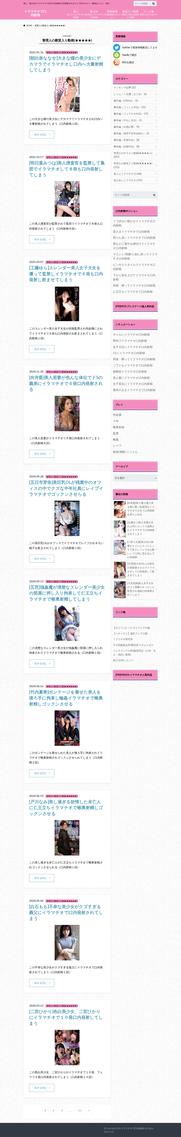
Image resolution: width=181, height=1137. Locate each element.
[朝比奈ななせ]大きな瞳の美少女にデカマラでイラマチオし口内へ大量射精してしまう (66, 63)
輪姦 (116, 439)
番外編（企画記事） (126, 126)
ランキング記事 (125, 87)
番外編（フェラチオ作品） (131, 113)
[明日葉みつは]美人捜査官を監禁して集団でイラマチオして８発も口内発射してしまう (67, 168)
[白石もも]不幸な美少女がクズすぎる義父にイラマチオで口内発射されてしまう (66, 912)
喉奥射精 (118, 427)
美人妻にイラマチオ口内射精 (131, 377)
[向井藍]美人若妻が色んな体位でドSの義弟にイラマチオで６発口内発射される (66, 383)
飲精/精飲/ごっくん (125, 451)
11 (79, 1110)
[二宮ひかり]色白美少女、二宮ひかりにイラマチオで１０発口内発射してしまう (66, 1017)
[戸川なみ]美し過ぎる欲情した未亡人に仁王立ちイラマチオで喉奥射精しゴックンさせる (66, 807)
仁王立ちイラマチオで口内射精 (133, 291)
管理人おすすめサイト (148, 13)
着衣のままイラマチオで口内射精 (134, 390)
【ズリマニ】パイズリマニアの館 (131, 627)
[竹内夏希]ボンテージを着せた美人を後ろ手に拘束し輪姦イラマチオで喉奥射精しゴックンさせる (66, 697)
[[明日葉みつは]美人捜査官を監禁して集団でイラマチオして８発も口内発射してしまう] (67, 214)
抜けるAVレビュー (123, 660)
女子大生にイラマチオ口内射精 (133, 346)
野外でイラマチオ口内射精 (130, 340)
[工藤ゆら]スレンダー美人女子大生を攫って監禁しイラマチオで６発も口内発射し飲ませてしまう (66, 273)
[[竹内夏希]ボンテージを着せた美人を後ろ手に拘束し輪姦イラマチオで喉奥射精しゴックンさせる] (67, 743)
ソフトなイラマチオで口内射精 (133, 365)
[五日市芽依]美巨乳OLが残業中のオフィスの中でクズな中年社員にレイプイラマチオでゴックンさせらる (66, 488)
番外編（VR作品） (126, 100)
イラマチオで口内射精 (35, 13)
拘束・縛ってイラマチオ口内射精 (134, 285)
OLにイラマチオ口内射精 (129, 352)
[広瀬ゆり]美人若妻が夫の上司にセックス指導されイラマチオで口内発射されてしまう (140, 528)
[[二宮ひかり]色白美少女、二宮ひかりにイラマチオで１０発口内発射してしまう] (67, 1063)
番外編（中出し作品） (128, 120)
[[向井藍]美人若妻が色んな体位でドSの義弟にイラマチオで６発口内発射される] (67, 429)
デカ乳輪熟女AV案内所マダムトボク (133, 644)
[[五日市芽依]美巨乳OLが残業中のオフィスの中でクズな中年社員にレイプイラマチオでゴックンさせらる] (67, 534)
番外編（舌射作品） (126, 139)
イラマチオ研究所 (123, 639)
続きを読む (40, 134)
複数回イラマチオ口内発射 (130, 371)
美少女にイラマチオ (128, 180)
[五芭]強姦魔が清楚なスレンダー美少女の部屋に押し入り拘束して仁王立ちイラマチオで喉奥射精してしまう (67, 592)
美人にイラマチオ (128, 173)
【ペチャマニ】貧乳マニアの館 (130, 633)
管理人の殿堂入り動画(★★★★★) (133, 165)
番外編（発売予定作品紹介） (131, 133)
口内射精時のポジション (112, 13)
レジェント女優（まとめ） (130, 93)
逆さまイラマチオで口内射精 (131, 231)
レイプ (117, 445)
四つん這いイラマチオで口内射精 (134, 237)
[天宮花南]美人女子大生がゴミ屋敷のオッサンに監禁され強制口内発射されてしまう (140, 589)
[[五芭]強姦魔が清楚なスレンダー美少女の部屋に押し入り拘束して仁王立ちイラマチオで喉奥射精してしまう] (67, 638)
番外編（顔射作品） (126, 146)
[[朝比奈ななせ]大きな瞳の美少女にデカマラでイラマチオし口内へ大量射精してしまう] (67, 109)
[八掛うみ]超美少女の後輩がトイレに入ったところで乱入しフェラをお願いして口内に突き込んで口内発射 (140, 549)
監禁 (116, 433)
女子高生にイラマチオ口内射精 (133, 383)
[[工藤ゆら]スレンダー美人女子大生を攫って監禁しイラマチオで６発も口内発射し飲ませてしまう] (67, 319)
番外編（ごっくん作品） (130, 107)
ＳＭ (116, 421)
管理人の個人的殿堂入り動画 (130, 13)
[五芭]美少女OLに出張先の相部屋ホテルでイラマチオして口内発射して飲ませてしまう (140, 569)
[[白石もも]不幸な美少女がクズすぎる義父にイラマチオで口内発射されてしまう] (67, 958)
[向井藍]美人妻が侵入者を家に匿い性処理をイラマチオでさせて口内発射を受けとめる (140, 508)
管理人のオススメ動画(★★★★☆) (133, 154)
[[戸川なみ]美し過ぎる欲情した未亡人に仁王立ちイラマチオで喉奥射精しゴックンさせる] (67, 853)
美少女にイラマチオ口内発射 (94, 13)
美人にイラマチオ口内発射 (75, 13)
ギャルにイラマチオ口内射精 (131, 334)
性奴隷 (117, 414)
